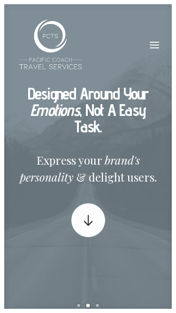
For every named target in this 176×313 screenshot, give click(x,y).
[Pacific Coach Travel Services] (50, 45)
